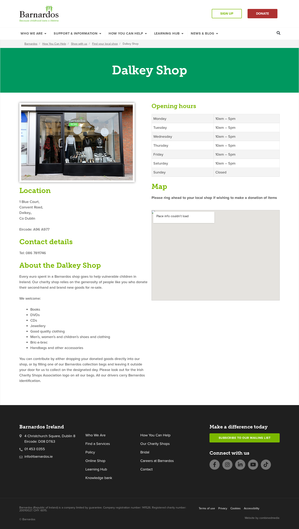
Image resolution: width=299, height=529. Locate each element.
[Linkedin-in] (240, 465)
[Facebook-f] (215, 465)
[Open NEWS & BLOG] (217, 33)
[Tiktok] (266, 465)
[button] (278, 32)
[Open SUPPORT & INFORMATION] (100, 33)
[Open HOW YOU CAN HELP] (145, 33)
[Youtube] (253, 465)
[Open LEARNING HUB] (182, 33)
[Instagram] (227, 465)
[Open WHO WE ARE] (45, 33)
